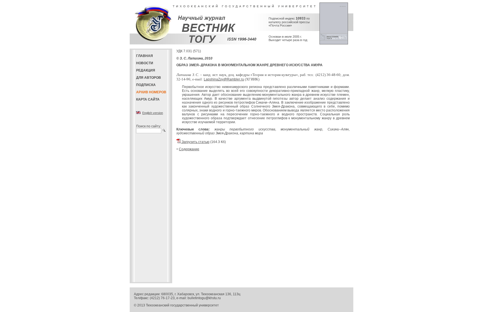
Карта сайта (148, 99)
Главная (144, 56)
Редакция (145, 70)
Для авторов (148, 78)
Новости (144, 63)
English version (152, 113)
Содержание (189, 149)
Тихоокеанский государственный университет (182, 305)
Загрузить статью (195, 142)
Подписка (146, 85)
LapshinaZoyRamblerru (224, 79)
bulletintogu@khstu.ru (204, 298)
